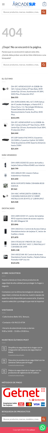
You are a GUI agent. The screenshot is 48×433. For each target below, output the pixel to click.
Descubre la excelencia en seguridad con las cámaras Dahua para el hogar (26, 361)
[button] (3, 4)
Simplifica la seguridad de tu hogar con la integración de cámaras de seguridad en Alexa (25, 349)
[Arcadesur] (24, 4)
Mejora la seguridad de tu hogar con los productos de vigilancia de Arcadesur (24, 371)
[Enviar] (43, 12)
